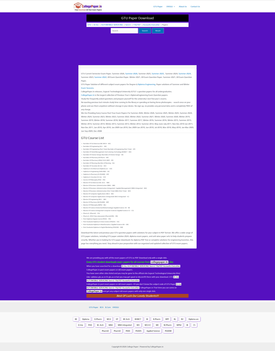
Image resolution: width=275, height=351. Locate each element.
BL (175, 319)
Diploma (85, 319)
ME (157, 325)
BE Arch (126, 319)
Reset (157, 31)
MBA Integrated (125, 325)
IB (187, 325)
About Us (183, 6)
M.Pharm (168, 325)
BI (147, 319)
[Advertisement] (137, 49)
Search (145, 31)
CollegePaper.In (87, 95)
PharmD (105, 331)
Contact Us (195, 6)
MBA (111, 325)
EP (117, 319)
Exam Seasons (87, 88)
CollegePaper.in (94, 291)
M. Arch (100, 325)
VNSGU (169, 6)
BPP (167, 319)
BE (76, 319)
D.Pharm (98, 319)
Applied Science (153, 331)
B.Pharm (156, 319)
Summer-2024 (185, 73)
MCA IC (148, 325)
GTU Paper (158, 6)
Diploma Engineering (146, 84)
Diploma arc (194, 319)
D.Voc (80, 325)
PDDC (128, 331)
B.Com (108, 307)
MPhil (179, 325)
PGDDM (168, 331)
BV (182, 319)
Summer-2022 (100, 77)
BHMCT (138, 319)
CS (194, 325)
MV (138, 325)
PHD (90, 325)
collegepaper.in (159, 262)
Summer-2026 (131, 73)
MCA (109, 319)
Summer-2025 (158, 73)
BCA (101, 307)
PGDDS (138, 331)
